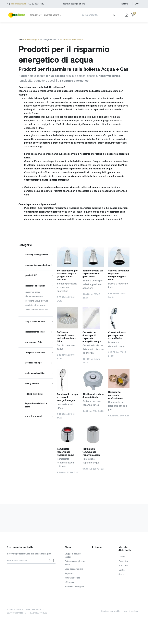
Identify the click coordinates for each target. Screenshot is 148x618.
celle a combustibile (35, 373)
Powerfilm (123, 561)
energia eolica (32, 383)
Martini (122, 570)
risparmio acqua (32, 292)
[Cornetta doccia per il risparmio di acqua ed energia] (93, 318)
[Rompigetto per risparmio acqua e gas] (119, 379)
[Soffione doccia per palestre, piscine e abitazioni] (93, 256)
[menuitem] (35, 255)
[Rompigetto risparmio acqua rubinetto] (67, 434)
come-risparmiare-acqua (71, 39)
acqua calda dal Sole (35, 321)
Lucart (122, 556)
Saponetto (69, 573)
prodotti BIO (31, 275)
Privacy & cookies (130, 611)
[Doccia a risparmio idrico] (119, 256)
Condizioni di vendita (110, 611)
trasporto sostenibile (35, 352)
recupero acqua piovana (36, 301)
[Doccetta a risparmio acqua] (119, 318)
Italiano (124, 3)
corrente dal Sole (33, 342)
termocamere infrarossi (36, 309)
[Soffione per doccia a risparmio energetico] (67, 256)
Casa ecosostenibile (74, 569)
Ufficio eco (69, 582)
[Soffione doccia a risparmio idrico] (93, 380)
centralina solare (72, 577)
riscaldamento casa (34, 296)
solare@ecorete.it (18, 3)
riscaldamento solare (35, 331)
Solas (121, 574)
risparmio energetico (35, 285)
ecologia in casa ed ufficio (37, 265)
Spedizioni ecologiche (74, 586)
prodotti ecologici (33, 362)
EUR (137, 3)
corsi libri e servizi (34, 416)
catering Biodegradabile (36, 254)
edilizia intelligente (34, 394)
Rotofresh (123, 565)
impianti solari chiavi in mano (36, 405)
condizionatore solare (35, 305)
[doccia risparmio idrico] (67, 380)
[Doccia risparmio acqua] (67, 317)
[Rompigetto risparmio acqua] (93, 434)
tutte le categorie (31, 39)
